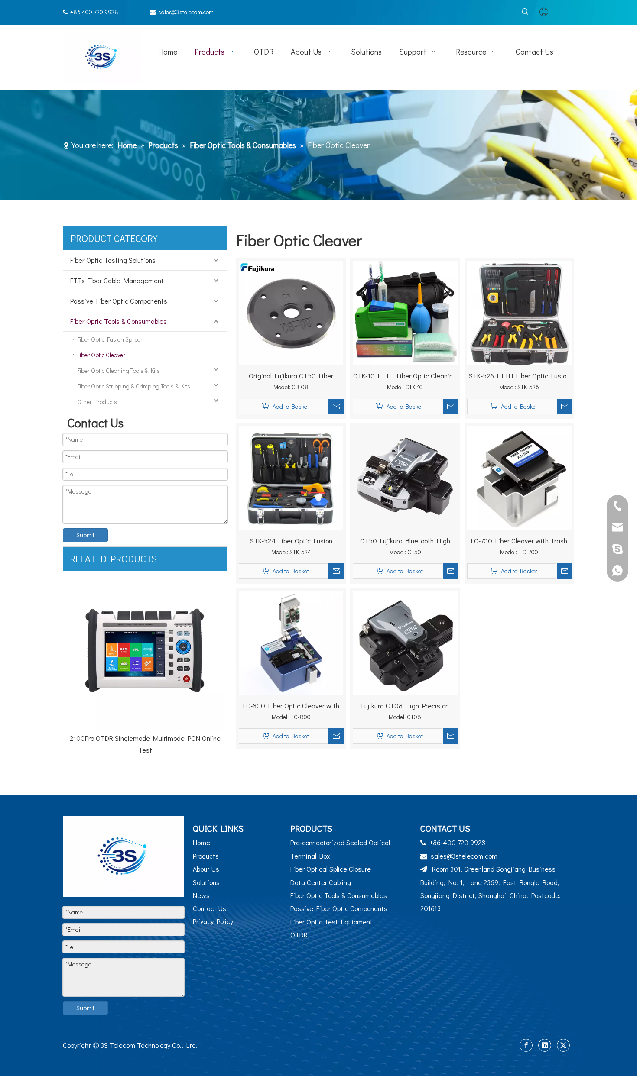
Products (206, 855)
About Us (206, 868)
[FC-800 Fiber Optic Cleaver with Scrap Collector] (291, 641)
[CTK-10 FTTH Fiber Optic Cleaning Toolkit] (405, 312)
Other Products (97, 401)
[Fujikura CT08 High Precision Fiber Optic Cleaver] (405, 641)
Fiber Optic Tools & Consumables (118, 321)
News (201, 895)
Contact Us (209, 908)
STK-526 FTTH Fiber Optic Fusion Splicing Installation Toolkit (519, 376)
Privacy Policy (213, 921)
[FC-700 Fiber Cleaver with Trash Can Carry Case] (519, 476)
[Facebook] (526, 1045)
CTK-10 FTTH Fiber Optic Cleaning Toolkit (405, 376)
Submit (85, 535)
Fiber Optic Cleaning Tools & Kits (118, 370)
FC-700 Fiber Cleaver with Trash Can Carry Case (519, 541)
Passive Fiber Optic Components (118, 300)
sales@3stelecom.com (186, 12)
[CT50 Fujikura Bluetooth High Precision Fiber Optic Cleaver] (405, 476)
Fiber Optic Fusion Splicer (110, 339)
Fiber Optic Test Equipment (331, 921)
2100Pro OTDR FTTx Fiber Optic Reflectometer (145, 738)
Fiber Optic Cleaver (101, 355)
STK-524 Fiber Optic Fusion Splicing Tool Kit (291, 541)
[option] (145, 657)
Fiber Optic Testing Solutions (113, 260)
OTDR (299, 934)
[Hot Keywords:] (525, 12)
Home (201, 842)
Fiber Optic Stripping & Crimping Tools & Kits (133, 386)
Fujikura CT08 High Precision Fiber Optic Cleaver (405, 706)
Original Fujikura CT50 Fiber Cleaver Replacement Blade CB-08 (291, 376)
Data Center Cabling (320, 882)
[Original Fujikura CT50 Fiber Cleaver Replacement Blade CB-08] (291, 312)
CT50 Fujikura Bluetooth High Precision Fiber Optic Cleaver (405, 541)
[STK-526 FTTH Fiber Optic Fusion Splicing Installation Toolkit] (519, 312)
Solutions (206, 882)
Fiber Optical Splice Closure (330, 868)
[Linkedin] (544, 1045)
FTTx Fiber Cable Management (117, 280)
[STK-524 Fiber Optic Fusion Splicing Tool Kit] (291, 476)
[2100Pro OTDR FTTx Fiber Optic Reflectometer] (145, 650)
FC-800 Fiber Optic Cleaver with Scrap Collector (291, 706)
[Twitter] (563, 1045)
